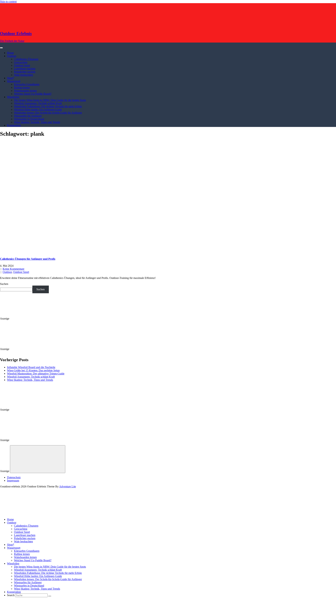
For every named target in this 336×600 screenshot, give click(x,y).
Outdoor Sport (22, 65)
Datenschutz (14, 477)
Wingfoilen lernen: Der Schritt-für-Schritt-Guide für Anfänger (48, 112)
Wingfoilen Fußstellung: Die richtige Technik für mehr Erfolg (48, 106)
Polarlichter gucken (24, 71)
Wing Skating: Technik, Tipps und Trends (37, 122)
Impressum (13, 480)
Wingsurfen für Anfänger (28, 115)
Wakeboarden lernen (25, 90)
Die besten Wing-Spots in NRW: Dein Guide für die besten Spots (50, 100)
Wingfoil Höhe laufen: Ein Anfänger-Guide (38, 109)
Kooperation (14, 125)
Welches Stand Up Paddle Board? (32, 93)
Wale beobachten (23, 74)
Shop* (10, 78)
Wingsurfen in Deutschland (29, 118)
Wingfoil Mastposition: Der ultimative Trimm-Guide (35, 373)
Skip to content (8, 1)
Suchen (4, 283)
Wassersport (13, 81)
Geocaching (20, 62)
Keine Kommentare (13, 268)
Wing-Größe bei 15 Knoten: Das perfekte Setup (33, 370)
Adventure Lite (67, 486)
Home (10, 52)
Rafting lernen (22, 87)
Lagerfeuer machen (24, 68)
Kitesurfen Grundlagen (26, 84)
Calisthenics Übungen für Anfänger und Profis (27, 258)
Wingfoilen (13, 96)
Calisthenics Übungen (26, 59)
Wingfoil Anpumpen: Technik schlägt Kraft (38, 103)
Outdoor (11, 55)
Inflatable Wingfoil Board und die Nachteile (31, 367)
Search (11, 595)
